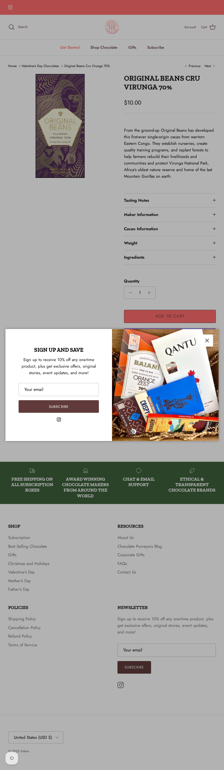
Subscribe (58, 406)
